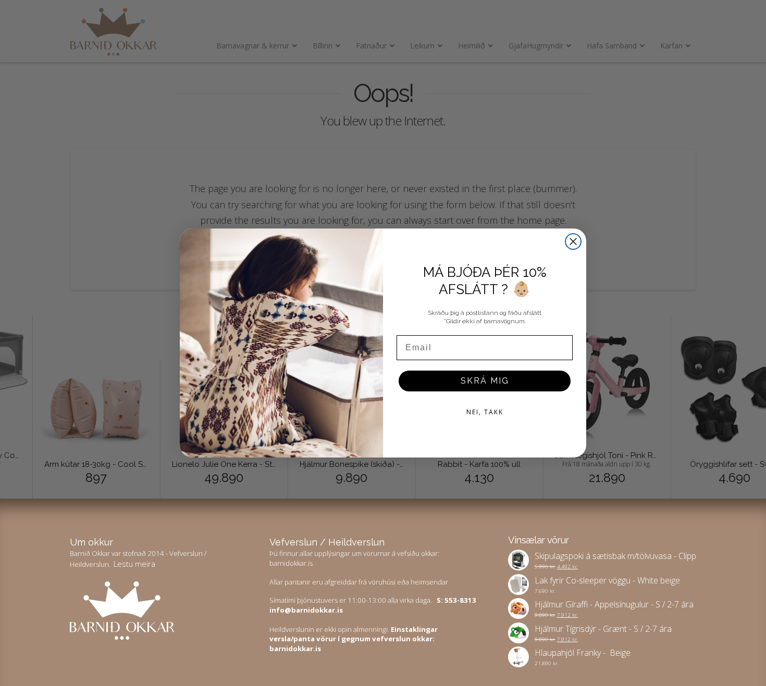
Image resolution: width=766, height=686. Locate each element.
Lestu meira (134, 563)
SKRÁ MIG (485, 381)
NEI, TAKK (484, 412)
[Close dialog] (573, 241)
